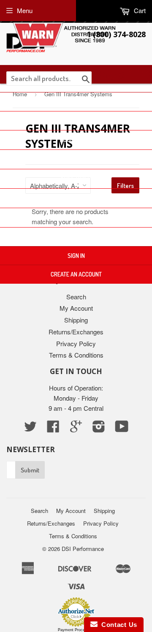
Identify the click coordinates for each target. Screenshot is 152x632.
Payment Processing (76, 630)
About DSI (73, 139)
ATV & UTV (73, 178)
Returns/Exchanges (76, 331)
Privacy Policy (76, 343)
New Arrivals (76, 120)
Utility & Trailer (73, 217)
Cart (139, 10)
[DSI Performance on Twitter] (30, 428)
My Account (76, 308)
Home (76, 101)
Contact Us (76, 236)
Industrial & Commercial (73, 197)
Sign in (76, 255)
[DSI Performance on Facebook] (53, 428)
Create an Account (76, 274)
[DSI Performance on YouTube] (121, 428)
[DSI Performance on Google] (76, 428)
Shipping (76, 319)
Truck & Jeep (73, 159)
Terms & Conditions (76, 354)
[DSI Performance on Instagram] (98, 428)
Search (76, 296)
